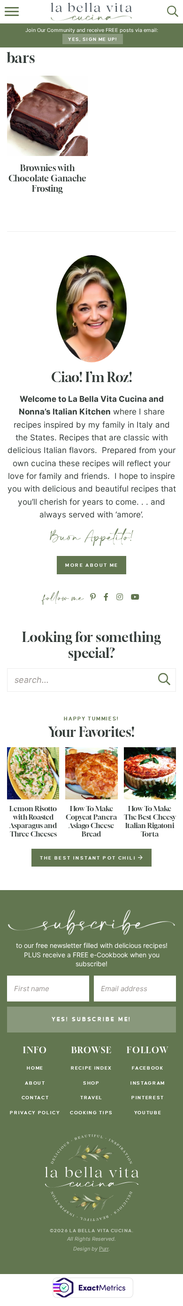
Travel (91, 1097)
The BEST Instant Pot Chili (89, 857)
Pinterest (147, 1097)
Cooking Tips (91, 1112)
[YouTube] (135, 597)
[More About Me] (91, 308)
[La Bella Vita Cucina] (92, 1177)
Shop (91, 1083)
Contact (35, 1097)
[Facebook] (106, 597)
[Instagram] (120, 597)
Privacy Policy (35, 1112)
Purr (103, 1248)
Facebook (147, 1068)
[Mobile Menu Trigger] (13, 11)
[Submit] (164, 682)
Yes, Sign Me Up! (92, 39)
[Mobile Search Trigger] (170, 11)
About (35, 1083)
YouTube (148, 1112)
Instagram (147, 1083)
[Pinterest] (93, 597)
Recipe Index (91, 1068)
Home (35, 1068)
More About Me (91, 565)
